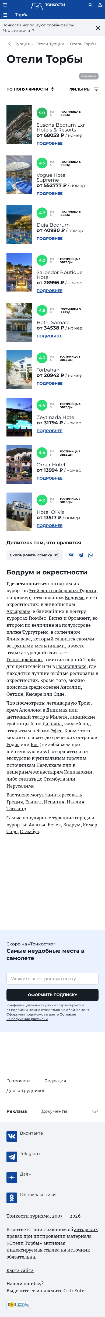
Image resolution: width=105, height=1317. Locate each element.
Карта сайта (20, 1270)
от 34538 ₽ (50, 327)
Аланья (37, 824)
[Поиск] (90, 5)
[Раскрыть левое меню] (5, 5)
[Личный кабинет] (100, 5)
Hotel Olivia (51, 512)
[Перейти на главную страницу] (47, 5)
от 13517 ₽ (49, 517)
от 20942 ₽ (50, 375)
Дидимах (57, 710)
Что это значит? (18, 30)
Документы (54, 1111)
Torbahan (48, 370)
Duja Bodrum (53, 225)
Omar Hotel (51, 464)
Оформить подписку (52, 994)
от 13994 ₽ (50, 470)
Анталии (70, 687)
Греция (14, 802)
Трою (84, 703)
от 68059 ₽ (50, 135)
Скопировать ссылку (31, 555)
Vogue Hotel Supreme (52, 177)
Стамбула (54, 779)
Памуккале (48, 765)
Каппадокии (78, 772)
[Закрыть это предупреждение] (98, 28)
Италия (75, 802)
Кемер (90, 824)
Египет (33, 802)
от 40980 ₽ (51, 230)
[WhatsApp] (90, 555)
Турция (22, 43)
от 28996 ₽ (50, 282)
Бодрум (71, 824)
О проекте (18, 1080)
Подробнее (49, 143)
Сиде (59, 694)
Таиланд (16, 808)
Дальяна (52, 723)
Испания (54, 802)
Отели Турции (50, 43)
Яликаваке (18, 639)
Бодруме (75, 597)
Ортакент (79, 618)
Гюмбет (37, 618)
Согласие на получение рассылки (41, 1016)
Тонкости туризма (10, 44)
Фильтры (80, 89)
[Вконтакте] (71, 555)
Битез (55, 618)
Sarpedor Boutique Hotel (60, 275)
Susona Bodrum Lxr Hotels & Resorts (61, 127)
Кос (34, 744)
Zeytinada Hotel (56, 417)
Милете (59, 717)
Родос (12, 744)
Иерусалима (20, 786)
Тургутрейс (35, 632)
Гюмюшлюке (71, 666)
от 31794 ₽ (50, 422)
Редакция (55, 1080)
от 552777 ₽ (52, 185)
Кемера (34, 694)
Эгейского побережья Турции (62, 590)
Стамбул (29, 831)
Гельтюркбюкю (24, 659)
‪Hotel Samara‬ (53, 322)
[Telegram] (81, 555)
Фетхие (14, 694)
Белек (54, 824)
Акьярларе (18, 611)
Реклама (88, 76)
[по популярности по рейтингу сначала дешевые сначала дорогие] (30, 89)
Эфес (56, 730)
